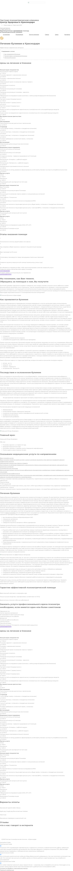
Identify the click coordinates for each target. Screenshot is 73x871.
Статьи (47, 34)
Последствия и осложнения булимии (15, 56)
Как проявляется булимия (12, 54)
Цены (56, 34)
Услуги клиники (34, 34)
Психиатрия (19, 34)
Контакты (67, 34)
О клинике (6, 34)
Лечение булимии (10, 57)
